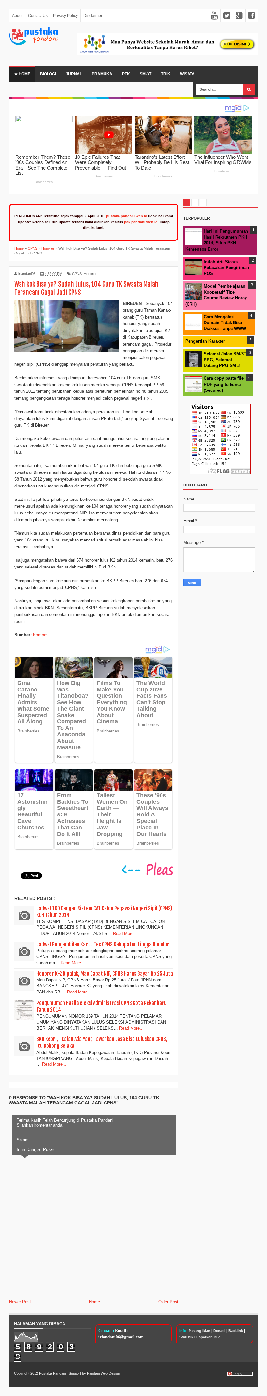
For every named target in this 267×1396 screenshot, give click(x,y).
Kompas (41, 634)
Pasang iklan (199, 1331)
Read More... (125, 933)
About (17, 15)
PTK (126, 74)
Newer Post (20, 1301)
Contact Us (38, 15)
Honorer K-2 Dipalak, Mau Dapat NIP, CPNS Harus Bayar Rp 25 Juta (104, 973)
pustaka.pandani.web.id (126, 216)
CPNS (77, 274)
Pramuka (102, 74)
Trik (165, 74)
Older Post (168, 1301)
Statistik (186, 1337)
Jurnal (74, 74)
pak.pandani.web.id (141, 222)
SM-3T (145, 74)
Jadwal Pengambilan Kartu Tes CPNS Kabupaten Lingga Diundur (102, 944)
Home (24, 74)
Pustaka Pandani (52, 1373)
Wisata (187, 74)
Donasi (219, 1331)
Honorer (90, 274)
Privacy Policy (65, 15)
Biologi (48, 74)
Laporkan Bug (208, 1337)
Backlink (235, 1331)
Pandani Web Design (103, 1373)
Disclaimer (92, 15)
